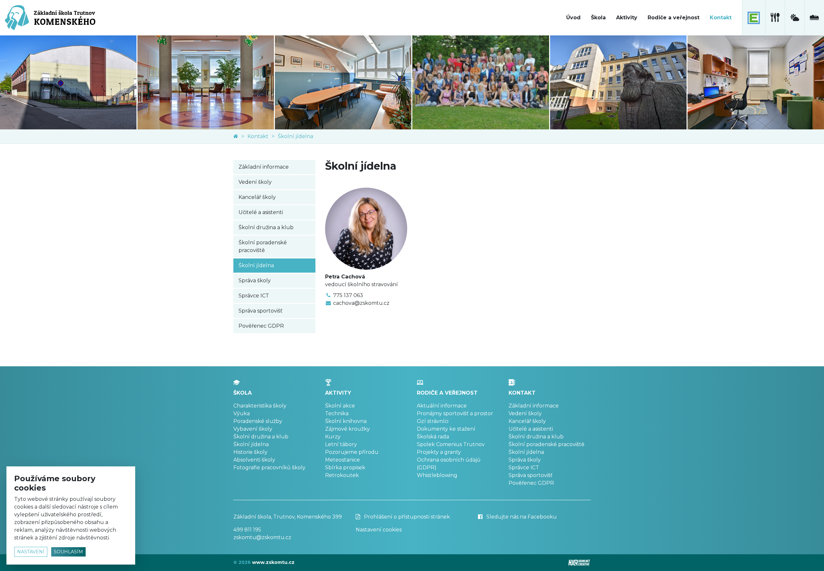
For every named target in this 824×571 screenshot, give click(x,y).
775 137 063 (348, 295)
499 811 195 (247, 530)
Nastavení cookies (379, 530)
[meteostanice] (794, 17)
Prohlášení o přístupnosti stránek (406, 517)
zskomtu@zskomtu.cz (262, 537)
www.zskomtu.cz (273, 562)
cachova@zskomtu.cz (361, 303)
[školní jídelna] (775, 17)
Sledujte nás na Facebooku (521, 517)
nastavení (30, 552)
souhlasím (68, 552)
